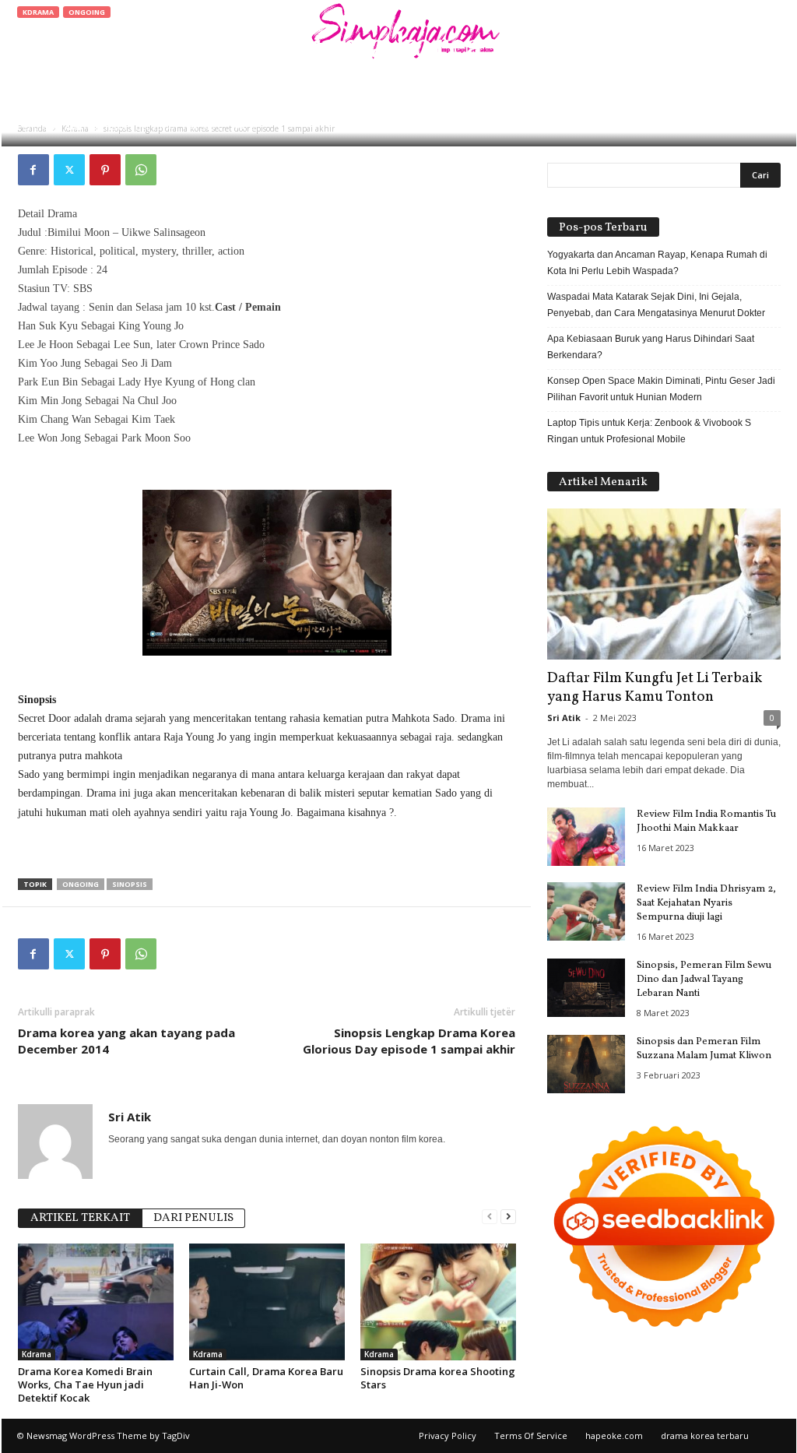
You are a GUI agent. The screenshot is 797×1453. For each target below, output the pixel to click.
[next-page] (508, 1216)
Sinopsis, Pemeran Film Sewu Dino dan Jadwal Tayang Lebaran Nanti (704, 980)
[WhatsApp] (140, 169)
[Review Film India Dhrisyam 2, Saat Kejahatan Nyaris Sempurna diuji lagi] (586, 911)
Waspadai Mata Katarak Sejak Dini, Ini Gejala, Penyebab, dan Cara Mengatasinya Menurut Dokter (656, 304)
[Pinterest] (105, 169)
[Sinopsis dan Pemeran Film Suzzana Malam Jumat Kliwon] (586, 1064)
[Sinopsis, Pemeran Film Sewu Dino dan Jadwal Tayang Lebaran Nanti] (586, 988)
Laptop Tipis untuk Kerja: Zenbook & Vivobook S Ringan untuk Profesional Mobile (649, 431)
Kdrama (38, 12)
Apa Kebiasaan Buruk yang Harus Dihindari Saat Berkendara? (650, 347)
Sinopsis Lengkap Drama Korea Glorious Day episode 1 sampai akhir (409, 1041)
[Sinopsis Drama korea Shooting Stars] (438, 1302)
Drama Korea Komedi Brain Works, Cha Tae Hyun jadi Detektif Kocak (85, 1384)
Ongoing (86, 12)
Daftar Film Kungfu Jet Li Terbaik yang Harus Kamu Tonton (654, 687)
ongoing (80, 884)
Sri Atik (66, 126)
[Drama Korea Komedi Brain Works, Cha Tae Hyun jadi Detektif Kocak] (96, 1302)
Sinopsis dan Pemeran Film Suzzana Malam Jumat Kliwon (704, 1049)
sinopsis (129, 884)
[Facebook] (33, 169)
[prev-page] (489, 1216)
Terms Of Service (530, 1435)
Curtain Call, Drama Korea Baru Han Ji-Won (266, 1377)
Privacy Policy (447, 1435)
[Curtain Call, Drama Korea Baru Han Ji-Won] (267, 1302)
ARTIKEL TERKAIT (80, 1218)
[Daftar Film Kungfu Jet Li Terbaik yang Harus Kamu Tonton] (664, 584)
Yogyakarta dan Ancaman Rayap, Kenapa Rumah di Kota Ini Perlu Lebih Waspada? (657, 262)
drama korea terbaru (705, 1435)
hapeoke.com (614, 1435)
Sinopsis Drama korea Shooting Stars (437, 1377)
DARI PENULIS (193, 1218)
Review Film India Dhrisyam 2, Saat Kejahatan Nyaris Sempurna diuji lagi (706, 903)
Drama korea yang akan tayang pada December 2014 (126, 1041)
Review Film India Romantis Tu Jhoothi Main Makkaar (706, 821)
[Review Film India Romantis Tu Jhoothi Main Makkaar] (586, 836)
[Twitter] (69, 169)
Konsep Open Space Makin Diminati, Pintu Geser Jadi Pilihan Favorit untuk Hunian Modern (661, 389)
